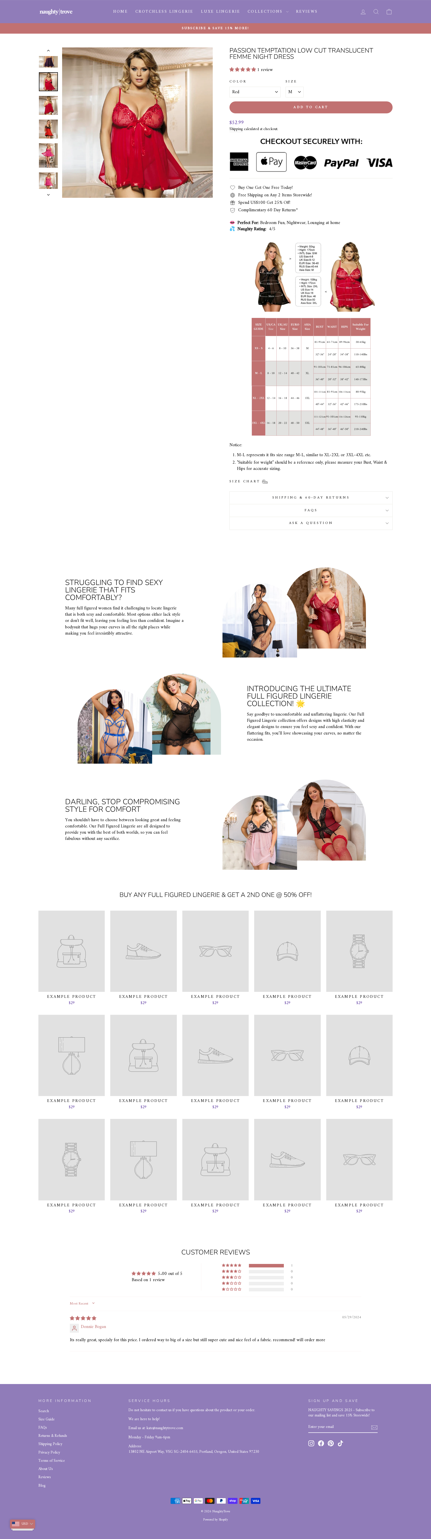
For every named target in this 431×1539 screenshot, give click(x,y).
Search (43, 1411)
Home (120, 11)
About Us (45, 1469)
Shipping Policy (50, 1444)
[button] (243, 70)
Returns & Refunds (52, 1436)
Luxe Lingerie (220, 11)
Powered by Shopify (215, 1520)
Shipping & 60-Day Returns (311, 498)
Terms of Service (51, 1461)
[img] (83, 1318)
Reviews (307, 11)
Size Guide (46, 1419)
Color (238, 81)
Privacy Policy (49, 1452)
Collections (266, 11)
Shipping (236, 129)
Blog (42, 1485)
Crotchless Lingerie (164, 11)
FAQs (311, 510)
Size (291, 81)
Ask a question (311, 523)
